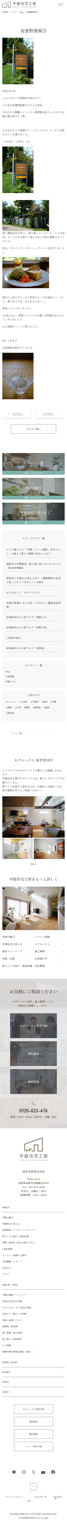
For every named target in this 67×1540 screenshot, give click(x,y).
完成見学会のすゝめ (50, 411)
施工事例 (40, 951)
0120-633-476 (33, 1110)
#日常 (18, 707)
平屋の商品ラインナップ (14, 1294)
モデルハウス (42, 944)
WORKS (6, 1372)
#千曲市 (34, 701)
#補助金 (37, 707)
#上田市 (23, 701)
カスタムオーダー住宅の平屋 (16, 1307)
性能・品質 (8, 958)
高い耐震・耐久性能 (12, 1332)
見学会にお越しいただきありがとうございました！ (17, 413)
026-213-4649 (37, 1187)
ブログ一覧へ (33, 429)
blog (7, 671)
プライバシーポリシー (14, 1496)
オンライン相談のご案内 (14, 1255)
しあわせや (38, 1496)
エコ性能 (6, 1345)
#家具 (44, 701)
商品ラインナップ (12, 951)
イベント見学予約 (33, 1446)
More (33, 863)
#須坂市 (10, 713)
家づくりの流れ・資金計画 (17, 966)
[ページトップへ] (33, 1486)
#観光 (47, 707)
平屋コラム (10, 681)
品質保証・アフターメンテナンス (18, 1229)
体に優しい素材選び (12, 1339)
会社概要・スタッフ (12, 1261)
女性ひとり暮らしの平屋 (14, 1313)
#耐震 (27, 707)
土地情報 (9, 676)
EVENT (5, 1381)
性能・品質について (12, 1320)
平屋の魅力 (8, 937)
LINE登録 (7, 1248)
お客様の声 (41, 958)
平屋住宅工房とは (12, 944)
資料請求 (33, 1054)
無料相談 (33, 1082)
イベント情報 (42, 937)
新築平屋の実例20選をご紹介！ (17, 1351)
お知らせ (6, 1267)
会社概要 (40, 966)
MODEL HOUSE (9, 1362)
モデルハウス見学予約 (33, 1026)
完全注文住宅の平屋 (12, 1301)
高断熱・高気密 (10, 1326)
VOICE (5, 1391)
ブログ (5, 1274)
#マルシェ (11, 701)
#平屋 (53, 701)
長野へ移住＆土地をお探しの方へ (18, 1242)
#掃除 (9, 707)
